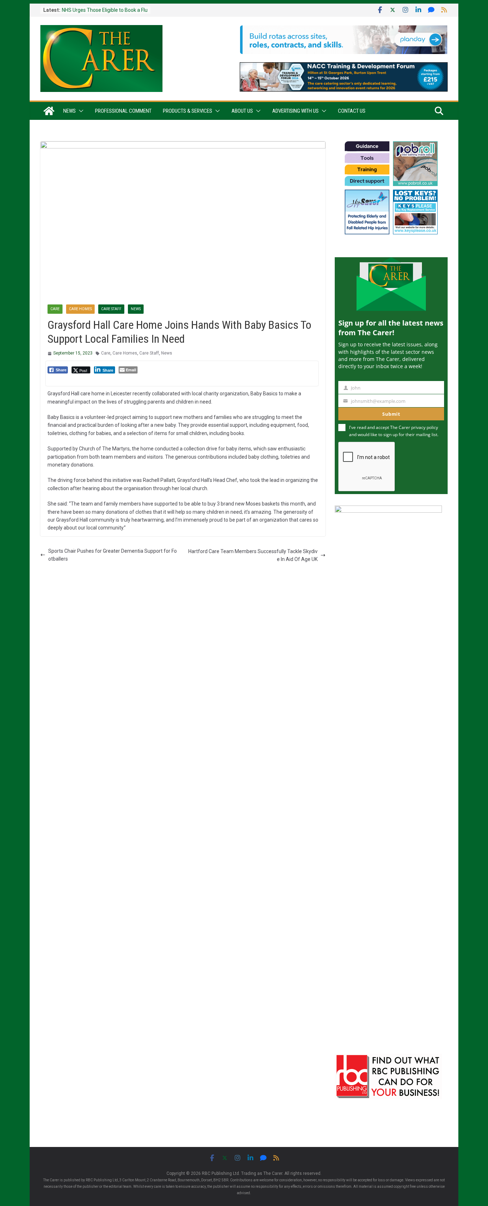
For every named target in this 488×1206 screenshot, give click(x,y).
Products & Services (187, 111)
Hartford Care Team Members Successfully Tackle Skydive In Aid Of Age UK (253, 555)
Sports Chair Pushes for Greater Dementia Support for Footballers (112, 555)
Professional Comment (123, 111)
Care (55, 309)
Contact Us (351, 111)
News (69, 111)
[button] (80, 111)
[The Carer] (49, 110)
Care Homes (80, 309)
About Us (242, 111)
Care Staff (111, 309)
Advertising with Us (295, 111)
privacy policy (424, 427)
